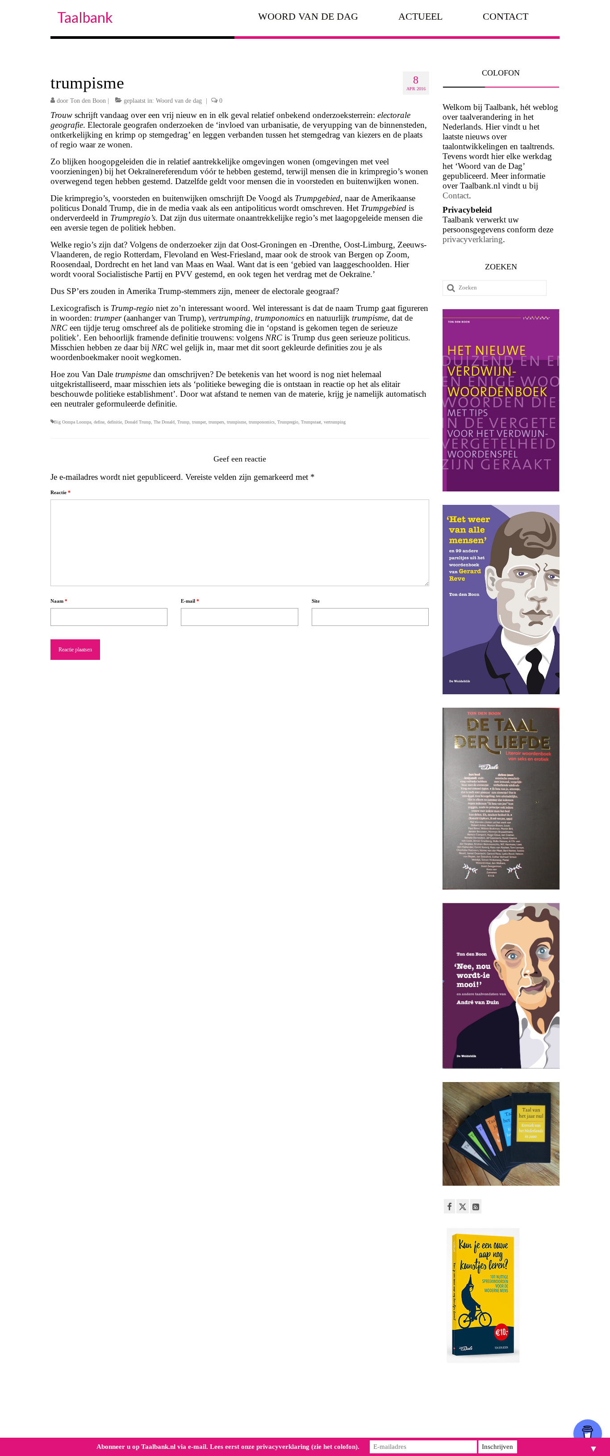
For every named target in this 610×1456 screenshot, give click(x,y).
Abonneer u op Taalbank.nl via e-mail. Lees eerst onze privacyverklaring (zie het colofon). (227, 1446)
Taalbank (85, 17)
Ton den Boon (88, 100)
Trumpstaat (311, 422)
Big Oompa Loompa (72, 422)
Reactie (60, 492)
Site (316, 601)
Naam (58, 601)
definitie (114, 422)
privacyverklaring (473, 239)
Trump (183, 422)
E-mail (190, 601)
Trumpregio (287, 422)
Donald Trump (138, 422)
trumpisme (236, 422)
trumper (199, 422)
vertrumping (335, 422)
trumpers (216, 422)
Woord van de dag (179, 100)
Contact (456, 195)
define (99, 422)
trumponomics (262, 422)
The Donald (164, 422)
